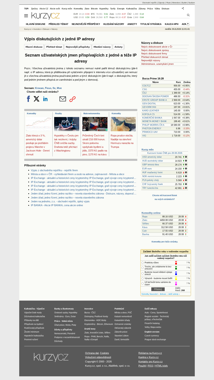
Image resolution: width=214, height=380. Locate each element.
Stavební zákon (122, 336)
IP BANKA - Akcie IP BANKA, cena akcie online (57, 205)
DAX (93, 17)
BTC (93, 14)
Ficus (48, 88)
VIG (144, 135)
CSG (144, 89)
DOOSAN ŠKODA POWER (155, 96)
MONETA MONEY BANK (154, 121)
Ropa (144, 216)
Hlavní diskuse (34, 46)
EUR (76, 14)
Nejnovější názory (150, 60)
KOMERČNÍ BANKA (152, 118)
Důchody (58, 341)
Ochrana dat (92, 353)
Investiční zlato (96, 333)
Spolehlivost (162, 312)
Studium (191, 3)
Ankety (119, 46)
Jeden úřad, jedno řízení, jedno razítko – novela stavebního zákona (67, 197)
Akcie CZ (43, 9)
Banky (57, 309)
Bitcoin (94, 9)
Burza (87, 312)
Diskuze (165, 9)
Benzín (100, 336)
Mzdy (103, 320)
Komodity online (151, 212)
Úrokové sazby (61, 312)
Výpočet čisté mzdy (33, 312)
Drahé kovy (89, 329)
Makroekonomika (91, 113)
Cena (152, 312)
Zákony (142, 9)
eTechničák (157, 319)
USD (76, 17)
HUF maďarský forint (152, 172)
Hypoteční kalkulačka (34, 336)
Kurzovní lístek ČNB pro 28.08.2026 (164, 153)
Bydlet (184, 3)
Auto (147, 312)
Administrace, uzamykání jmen (157, 64)
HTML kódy (161, 365)
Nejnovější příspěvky (78, 46)
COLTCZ (146, 85)
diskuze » (164, 294)
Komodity (31, 113)
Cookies (104, 353)
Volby (147, 327)
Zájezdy (161, 3)
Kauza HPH (171, 24)
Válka (157, 9)
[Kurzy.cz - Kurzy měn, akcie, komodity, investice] (46, 18)
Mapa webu (155, 327)
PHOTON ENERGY (151, 128)
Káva (144, 227)
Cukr (144, 231)
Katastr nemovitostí (123, 316)
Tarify (113, 9)
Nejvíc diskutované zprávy (155, 50)
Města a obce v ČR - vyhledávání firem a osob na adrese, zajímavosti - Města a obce (77, 174)
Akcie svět (55, 9)
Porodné (71, 333)
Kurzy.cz (27, 29)
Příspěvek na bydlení (33, 324)
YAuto (168, 3)
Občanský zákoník (123, 328)
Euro (67, 316)
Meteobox (176, 3)
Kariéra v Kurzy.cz (148, 357)
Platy (74, 325)
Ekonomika (89, 320)
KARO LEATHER (150, 110)
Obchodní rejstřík (149, 3)
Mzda (68, 325)
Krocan (39, 88)
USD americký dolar (152, 157)
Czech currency (152, 336)
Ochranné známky (123, 324)
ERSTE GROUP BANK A (154, 100)
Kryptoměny (89, 324)
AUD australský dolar (152, 160)
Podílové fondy (101, 316)
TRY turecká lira (150, 188)
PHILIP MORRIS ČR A (153, 125)
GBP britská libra (150, 164)
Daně (117, 339)
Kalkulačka (131, 9)
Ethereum (108, 324)
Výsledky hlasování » (150, 294)
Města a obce (121, 312)
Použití (142, 365)
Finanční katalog (152, 323)
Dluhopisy (88, 316)
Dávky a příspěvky (63, 330)
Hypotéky (104, 9)
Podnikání (119, 309)
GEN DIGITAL (149, 103)
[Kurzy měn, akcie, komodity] (51, 359)
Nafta (106, 336)
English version (152, 332)
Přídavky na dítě (31, 320)
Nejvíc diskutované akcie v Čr (156, 46)
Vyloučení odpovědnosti (98, 357)
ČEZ (144, 93)
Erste (129, 17)
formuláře (125, 339)
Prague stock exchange (155, 339)
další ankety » (174, 294)
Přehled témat (54, 46)
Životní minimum (31, 332)
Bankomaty (68, 309)
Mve (59, 88)
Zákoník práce (121, 332)
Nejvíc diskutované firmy (154, 53)
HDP (98, 320)
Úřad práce (59, 325)
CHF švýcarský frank (152, 184)
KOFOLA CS (148, 114)
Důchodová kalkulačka (34, 316)
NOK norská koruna (151, 176)
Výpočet (40, 309)
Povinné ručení (31, 339)
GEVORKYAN (149, 107)
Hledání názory (102, 46)
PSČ (130, 312)
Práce (150, 9)
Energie (121, 9)
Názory (54, 29)
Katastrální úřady (122, 320)
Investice (37, 29)
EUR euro (147, 168)
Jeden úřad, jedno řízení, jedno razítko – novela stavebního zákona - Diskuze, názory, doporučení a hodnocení (84, 193)
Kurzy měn (148, 149)
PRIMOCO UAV (150, 132)
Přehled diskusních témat (154, 57)
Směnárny (59, 316)
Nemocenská (60, 333)
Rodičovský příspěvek (34, 328)
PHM (93, 336)
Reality (58, 113)
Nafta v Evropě (91, 339)
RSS (150, 365)
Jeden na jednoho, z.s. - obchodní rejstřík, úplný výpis (60, 201)
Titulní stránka (151, 24)
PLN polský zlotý (150, 180)
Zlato (144, 220)
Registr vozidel (151, 316)
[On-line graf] (186, 157)
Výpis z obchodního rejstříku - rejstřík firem (54, 170)
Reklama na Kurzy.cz (150, 353)
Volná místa (67, 321)
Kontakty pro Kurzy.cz (150, 361)
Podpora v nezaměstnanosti (67, 337)
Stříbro (145, 223)
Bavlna (145, 234)
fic (54, 88)
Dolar (73, 316)
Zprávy (34, 9)
